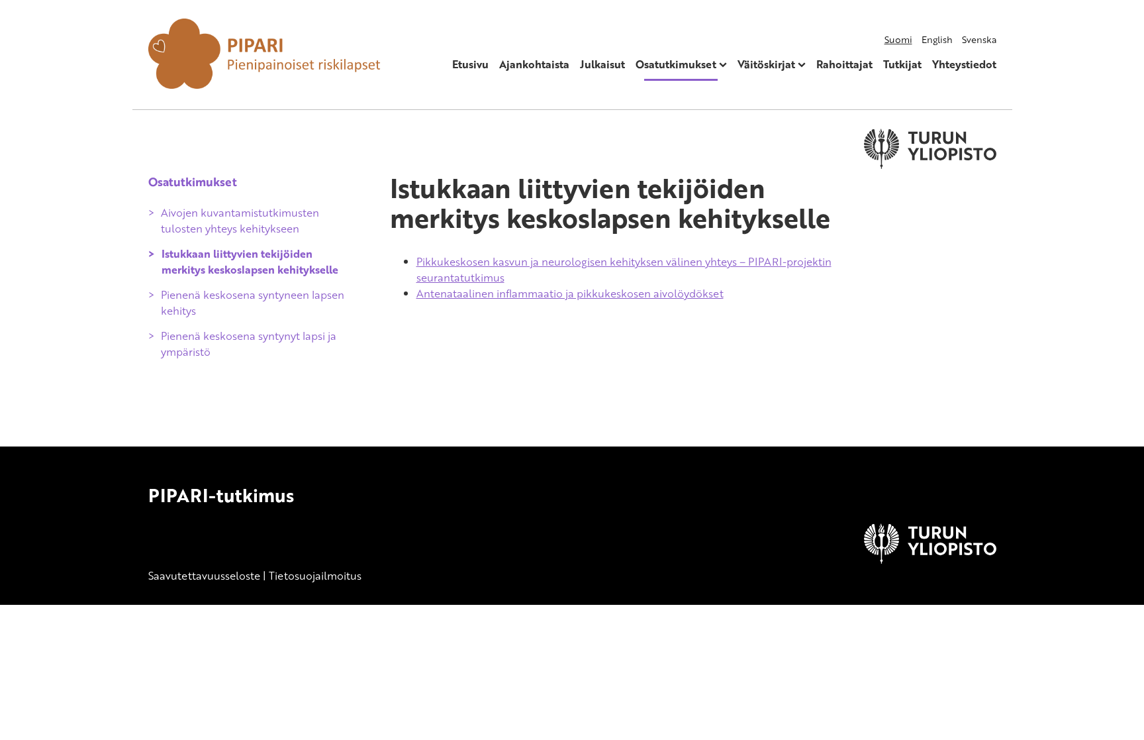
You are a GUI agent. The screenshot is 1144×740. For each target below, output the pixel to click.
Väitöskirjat (766, 64)
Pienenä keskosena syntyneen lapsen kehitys (252, 303)
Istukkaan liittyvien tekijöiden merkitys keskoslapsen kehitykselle (250, 262)
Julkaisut (602, 64)
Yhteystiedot (964, 64)
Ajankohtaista (534, 64)
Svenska (979, 39)
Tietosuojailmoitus (315, 576)
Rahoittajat (844, 64)
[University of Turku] (930, 560)
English (937, 39)
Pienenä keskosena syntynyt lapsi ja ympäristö (248, 344)
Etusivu (470, 64)
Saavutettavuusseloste (204, 576)
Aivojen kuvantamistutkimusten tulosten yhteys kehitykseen (240, 221)
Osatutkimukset (676, 64)
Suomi (898, 39)
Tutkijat (902, 64)
